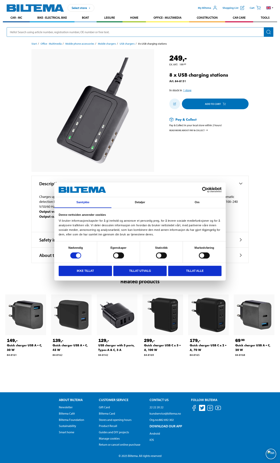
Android (155, 433)
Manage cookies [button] (109, 438)
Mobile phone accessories (79, 43)
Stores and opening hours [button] (115, 420)
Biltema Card (107, 413)
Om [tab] (197, 202)
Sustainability (67, 426)
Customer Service (113, 400)
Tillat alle (195, 270)
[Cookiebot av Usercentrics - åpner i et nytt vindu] (205, 190)
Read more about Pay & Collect (187, 130)
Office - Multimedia (168, 17)
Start (34, 43)
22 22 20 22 (156, 407)
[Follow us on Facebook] (194, 408)
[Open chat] (271, 454)
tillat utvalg (140, 270)
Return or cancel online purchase (119, 444)
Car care (239, 17)
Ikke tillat (85, 270)
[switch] (118, 255)
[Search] (268, 32)
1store (187, 90)
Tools (265, 17)
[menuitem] (16, 18)
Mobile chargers (107, 43)
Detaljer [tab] (140, 202)
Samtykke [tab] (83, 202)
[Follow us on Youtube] (218, 410)
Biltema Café (67, 413)
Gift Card (104, 407)
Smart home (66, 432)
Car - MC (16, 17)
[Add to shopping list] (174, 104)
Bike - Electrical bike (52, 17)
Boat (85, 17)
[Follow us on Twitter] (202, 408)
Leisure (109, 17)
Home (134, 17)
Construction (207, 17)
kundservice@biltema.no (165, 413)
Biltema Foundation (71, 420)
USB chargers (127, 43)
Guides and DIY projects (114, 432)
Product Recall (108, 426)
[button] (269, 7)
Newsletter (66, 407)
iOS (152, 440)
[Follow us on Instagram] (210, 408)
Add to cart (213, 104)
